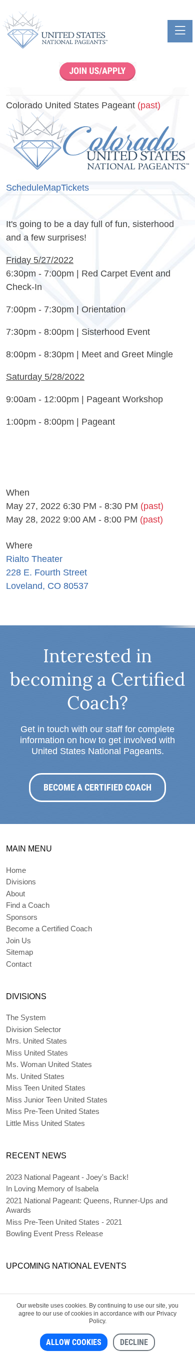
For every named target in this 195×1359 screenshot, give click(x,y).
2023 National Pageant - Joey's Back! (67, 1177)
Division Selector (33, 1029)
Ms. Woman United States (49, 1064)
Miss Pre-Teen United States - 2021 (64, 1222)
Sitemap (19, 952)
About (15, 893)
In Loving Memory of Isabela (52, 1188)
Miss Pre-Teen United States (53, 1111)
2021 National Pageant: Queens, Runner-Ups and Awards (87, 1205)
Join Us (18, 940)
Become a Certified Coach (98, 787)
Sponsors (22, 917)
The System (26, 1017)
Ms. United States (35, 1076)
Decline (134, 1342)
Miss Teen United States (46, 1088)
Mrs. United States (36, 1041)
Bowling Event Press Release (54, 1233)
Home (16, 870)
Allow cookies (74, 1342)
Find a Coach (28, 905)
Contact (19, 964)
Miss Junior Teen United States (57, 1099)
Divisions (21, 881)
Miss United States (37, 1053)
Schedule (25, 188)
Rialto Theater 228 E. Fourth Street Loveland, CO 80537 (47, 572)
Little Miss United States (45, 1123)
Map (52, 188)
